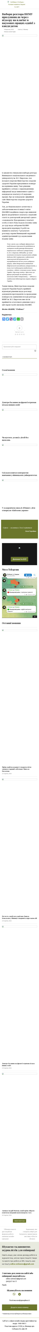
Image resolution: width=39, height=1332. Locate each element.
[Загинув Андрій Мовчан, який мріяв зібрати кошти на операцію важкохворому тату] (19, 1140)
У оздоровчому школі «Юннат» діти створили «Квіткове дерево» (18, 509)
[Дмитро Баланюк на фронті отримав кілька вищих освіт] (19, 993)
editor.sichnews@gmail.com (16, 1279)
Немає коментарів (10, 31)
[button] (34, 4)
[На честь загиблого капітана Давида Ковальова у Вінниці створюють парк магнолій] (19, 846)
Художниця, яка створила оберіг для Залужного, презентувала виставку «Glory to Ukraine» (28, 1234)
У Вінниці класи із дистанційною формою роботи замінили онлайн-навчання (9, 1234)
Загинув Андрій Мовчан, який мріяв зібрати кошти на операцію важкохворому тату (18, 1212)
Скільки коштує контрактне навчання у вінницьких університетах (19, 474)
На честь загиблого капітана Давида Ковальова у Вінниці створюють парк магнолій (19, 917)
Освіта (20, 29)
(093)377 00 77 (11, 1281)
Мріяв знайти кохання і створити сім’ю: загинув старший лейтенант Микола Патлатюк (16, 769)
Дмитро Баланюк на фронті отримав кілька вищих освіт (19, 403)
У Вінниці (25, 29)
